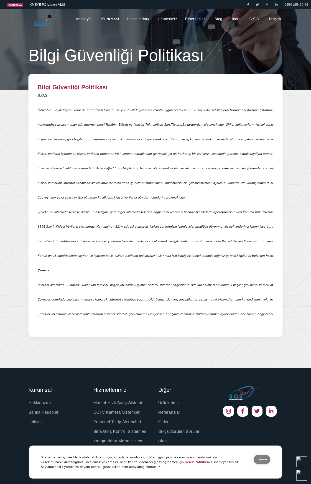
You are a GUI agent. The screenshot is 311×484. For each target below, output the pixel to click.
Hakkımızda (39, 402)
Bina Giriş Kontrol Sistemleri (119, 431)
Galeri (164, 422)
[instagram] (267, 4)
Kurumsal (110, 19)
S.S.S (254, 19)
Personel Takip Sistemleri (117, 422)
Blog (218, 19)
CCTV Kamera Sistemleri (117, 412)
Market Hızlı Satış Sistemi (117, 402)
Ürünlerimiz (167, 19)
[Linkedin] (276, 4)
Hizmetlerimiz (138, 19)
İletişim (275, 19)
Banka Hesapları (44, 412)
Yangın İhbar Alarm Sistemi (119, 441)
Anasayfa (84, 19)
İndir (236, 19)
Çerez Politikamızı (199, 462)
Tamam (262, 459)
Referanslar (195, 19)
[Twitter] (257, 4)
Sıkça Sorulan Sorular (178, 431)
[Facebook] (248, 4)
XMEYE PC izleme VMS (47, 4)
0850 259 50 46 (296, 4)
